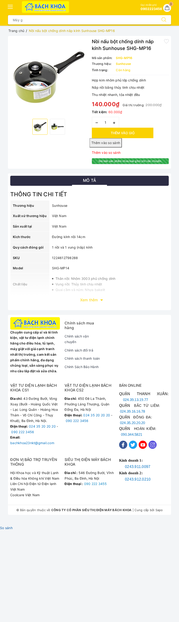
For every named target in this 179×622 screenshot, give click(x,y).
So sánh (6, 528)
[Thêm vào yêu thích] (166, 41)
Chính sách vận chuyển (77, 339)
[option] (48, 76)
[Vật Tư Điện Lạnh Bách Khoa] (45, 7)
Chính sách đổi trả (79, 350)
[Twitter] (133, 445)
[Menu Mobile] (10, 6)
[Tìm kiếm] (164, 20)
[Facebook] (123, 445)
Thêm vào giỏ (123, 133)
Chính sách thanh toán (82, 358)
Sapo (159, 510)
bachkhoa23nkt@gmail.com (32, 443)
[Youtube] (143, 445)
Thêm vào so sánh (106, 153)
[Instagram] (152, 445)
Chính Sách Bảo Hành (82, 367)
